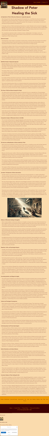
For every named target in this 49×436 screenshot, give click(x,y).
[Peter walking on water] (1, 418)
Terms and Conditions (34, 408)
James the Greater (13, 399)
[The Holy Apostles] (4, 2)
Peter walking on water (3, 422)
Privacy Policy (9, 434)
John (25, 399)
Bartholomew (6, 399)
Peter (3, 19)
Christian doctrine (28, 323)
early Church (19, 23)
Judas (28, 399)
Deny (9, 432)
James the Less (21, 399)
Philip (44, 399)
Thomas (24, 400)
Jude (31, 399)
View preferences (14, 432)
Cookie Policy (17, 408)
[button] (47, 2)
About (11, 408)
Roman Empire (10, 42)
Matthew (34, 399)
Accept (3, 432)
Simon (47, 399)
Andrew (2, 399)
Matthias (38, 399)
